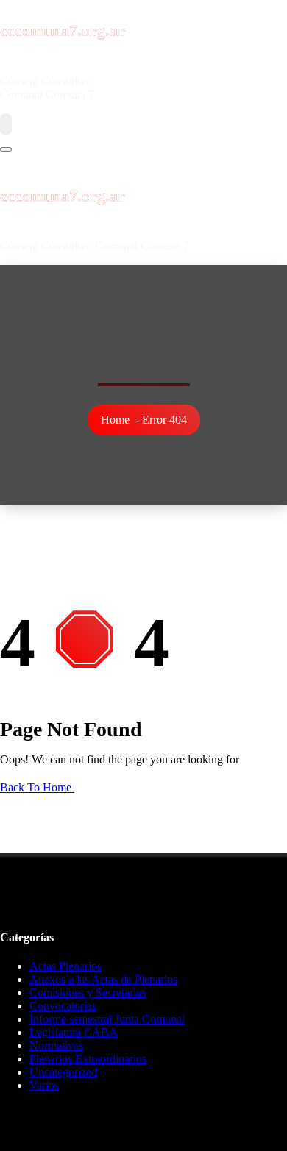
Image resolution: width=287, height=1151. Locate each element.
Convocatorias (62, 1005)
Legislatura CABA (73, 1032)
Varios (44, 1085)
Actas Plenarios (65, 966)
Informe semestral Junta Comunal (107, 1019)
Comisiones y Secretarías (87, 992)
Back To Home (37, 787)
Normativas (56, 1045)
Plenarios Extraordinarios (87, 1058)
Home (115, 419)
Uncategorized (63, 1072)
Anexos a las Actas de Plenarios (103, 979)
